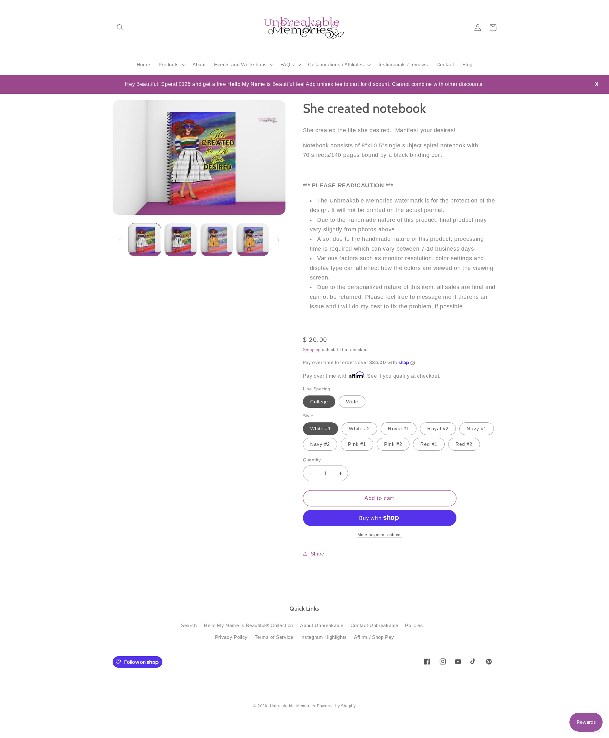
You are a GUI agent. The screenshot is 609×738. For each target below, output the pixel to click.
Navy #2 (320, 444)
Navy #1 (477, 428)
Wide (352, 401)
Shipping (312, 349)
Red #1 (428, 444)
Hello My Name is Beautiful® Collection (248, 625)
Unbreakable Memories (292, 706)
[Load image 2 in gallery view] (180, 239)
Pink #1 (357, 444)
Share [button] (317, 553)
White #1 (320, 428)
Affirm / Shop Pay (374, 637)
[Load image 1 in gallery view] (144, 239)
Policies (414, 625)
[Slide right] (278, 240)
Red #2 (464, 444)
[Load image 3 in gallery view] (216, 239)
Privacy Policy (231, 637)
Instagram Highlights (323, 637)
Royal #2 (438, 428)
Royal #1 (398, 428)
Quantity (312, 459)
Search (189, 625)
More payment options (379, 534)
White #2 (359, 428)
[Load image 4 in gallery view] (252, 239)
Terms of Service (274, 637)
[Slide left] (120, 240)
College (319, 401)
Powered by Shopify (336, 706)
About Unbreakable (321, 625)
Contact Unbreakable (374, 625)
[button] (120, 27)
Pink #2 (393, 444)
